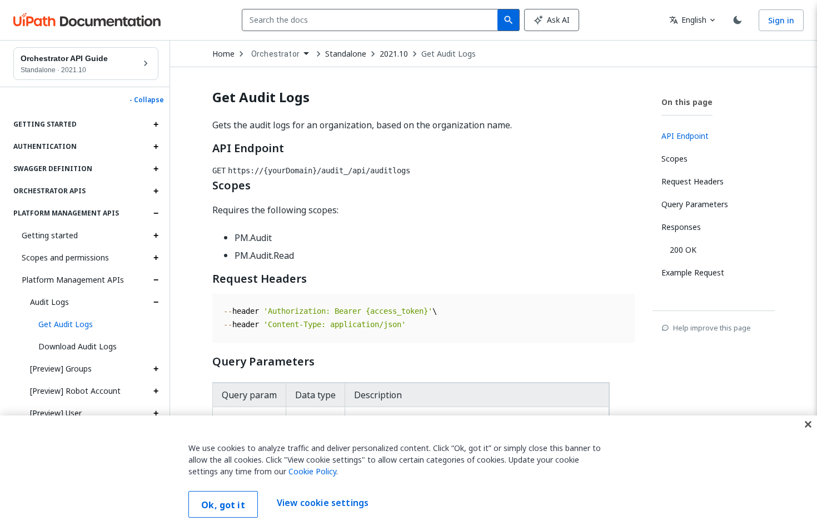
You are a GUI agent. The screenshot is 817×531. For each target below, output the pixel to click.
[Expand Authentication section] (155, 147)
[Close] (808, 424)
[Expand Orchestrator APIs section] (155, 191)
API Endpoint (248, 148)
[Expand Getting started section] (155, 236)
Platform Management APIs (73, 279)
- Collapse (146, 100)
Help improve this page (712, 327)
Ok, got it (223, 505)
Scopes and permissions (65, 257)
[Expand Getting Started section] (155, 124)
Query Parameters (263, 361)
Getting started (50, 235)
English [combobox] (687, 20)
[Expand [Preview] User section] (155, 413)
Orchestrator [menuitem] (275, 53)
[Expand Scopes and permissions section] (155, 258)
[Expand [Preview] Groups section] (155, 369)
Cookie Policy (312, 471)
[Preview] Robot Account (75, 391)
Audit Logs (49, 302)
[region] (408, 473)
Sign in (781, 20)
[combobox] (372, 20)
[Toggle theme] (737, 20)
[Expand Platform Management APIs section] (155, 213)
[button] (94, 324)
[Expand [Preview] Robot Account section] (155, 391)
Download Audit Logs (77, 346)
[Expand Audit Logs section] (155, 302)
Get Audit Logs (448, 54)
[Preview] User (56, 413)
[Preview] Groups (61, 368)
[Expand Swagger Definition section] (155, 169)
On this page (687, 102)
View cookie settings (322, 503)
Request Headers (259, 279)
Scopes (231, 185)
